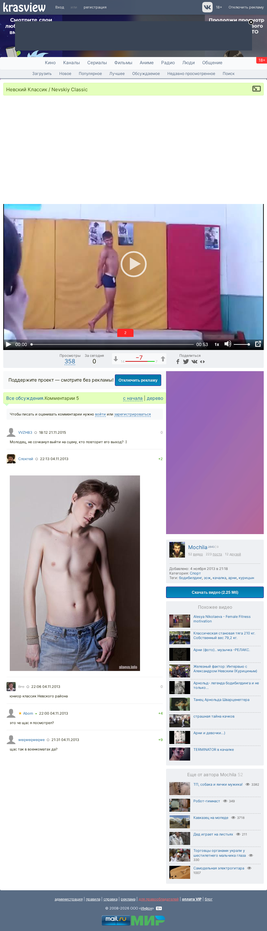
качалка (219, 577)
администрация (69, 899)
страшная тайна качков (213, 716)
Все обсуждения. (25, 398)
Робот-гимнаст (206, 801)
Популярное (90, 73)
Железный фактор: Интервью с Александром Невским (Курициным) (225, 668)
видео (198, 554)
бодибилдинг (190, 577)
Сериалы (97, 62)
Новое (65, 73)
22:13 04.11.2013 (54, 459)
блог (209, 899)
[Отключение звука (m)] (228, 344)
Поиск (229, 73)
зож (207, 577)
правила (93, 899)
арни (232, 577)
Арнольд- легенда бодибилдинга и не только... (226, 685)
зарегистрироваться (132, 414)
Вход (59, 7)
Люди (188, 62)
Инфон (146, 908)
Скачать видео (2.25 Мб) (215, 592)
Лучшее (117, 73)
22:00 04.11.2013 (53, 713)
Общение (212, 62)
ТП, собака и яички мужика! (218, 784)
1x (217, 344)
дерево (155, 398)
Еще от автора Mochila (215, 774)
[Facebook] (177, 361)
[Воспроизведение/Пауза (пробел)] (8, 344)
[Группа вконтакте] (207, 11)
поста (217, 554)
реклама (128, 899)
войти (100, 414)
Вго (21, 686)
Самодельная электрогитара (218, 868)
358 (69, 361)
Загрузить (42, 73)
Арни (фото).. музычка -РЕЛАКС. (221, 649)
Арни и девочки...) (209, 733)
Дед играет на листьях (213, 834)
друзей (235, 554)
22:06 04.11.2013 (45, 686)
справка (111, 899)
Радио (168, 62)
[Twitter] (185, 361)
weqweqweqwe (31, 739)
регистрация (95, 7)
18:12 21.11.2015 (52, 432)
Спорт (195, 573)
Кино (50, 62)
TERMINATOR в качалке (213, 749)
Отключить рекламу (246, 7)
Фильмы (123, 62)
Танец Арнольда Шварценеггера (221, 699)
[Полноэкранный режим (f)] (258, 344)
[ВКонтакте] (193, 361)
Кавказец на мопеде (210, 817)
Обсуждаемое (146, 73)
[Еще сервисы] (202, 361)
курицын (246, 577)
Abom (25, 713)
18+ (219, 7)
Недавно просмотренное (191, 73)
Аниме (147, 62)
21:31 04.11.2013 (65, 739)
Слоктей (25, 459)
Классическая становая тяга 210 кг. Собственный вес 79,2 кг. (224, 635)
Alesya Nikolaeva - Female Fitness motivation (222, 618)
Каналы (71, 62)
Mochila (197, 547)
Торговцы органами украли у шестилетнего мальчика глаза (219, 853)
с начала (133, 398)
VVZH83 (25, 432)
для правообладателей (159, 899)
